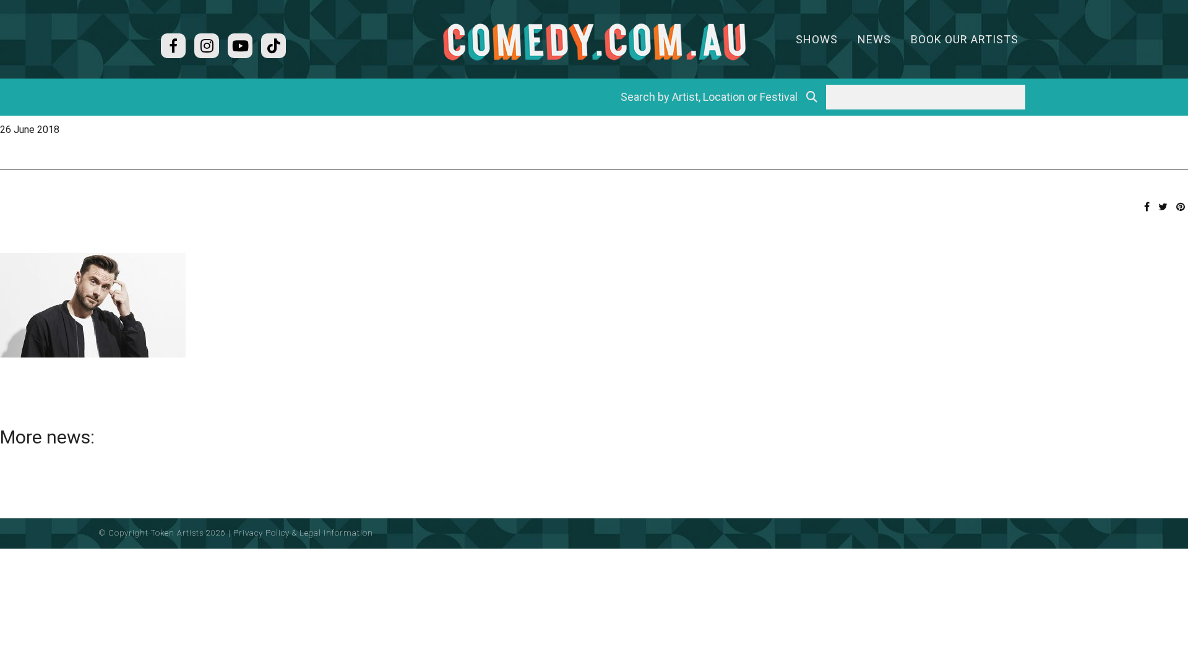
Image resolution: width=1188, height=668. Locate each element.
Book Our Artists (964, 39)
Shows (817, 39)
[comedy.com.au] (594, 42)
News (874, 39)
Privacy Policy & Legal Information (303, 532)
